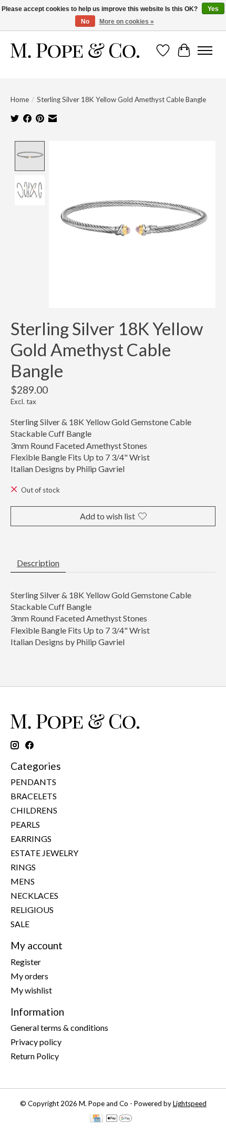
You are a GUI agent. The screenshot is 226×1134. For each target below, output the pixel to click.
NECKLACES (34, 895)
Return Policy (35, 1056)
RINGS (23, 867)
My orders (29, 976)
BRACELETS (34, 796)
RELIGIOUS (32, 910)
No (85, 21)
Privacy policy (36, 1042)
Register (26, 962)
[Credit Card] (96, 1119)
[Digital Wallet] (119, 1119)
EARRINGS (31, 839)
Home (20, 99)
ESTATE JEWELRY (44, 853)
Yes (213, 9)
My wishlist (31, 990)
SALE (20, 924)
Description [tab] (38, 563)
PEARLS (25, 824)
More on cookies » (126, 21)
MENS (23, 881)
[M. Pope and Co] (75, 50)
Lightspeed (190, 1103)
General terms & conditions (59, 1027)
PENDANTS (33, 782)
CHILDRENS (34, 810)
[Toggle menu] (204, 50)
